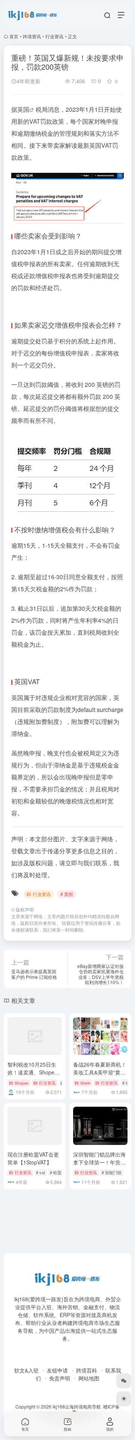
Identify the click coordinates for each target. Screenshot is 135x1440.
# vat (40, 1172)
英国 (23, 109)
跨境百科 (86, 1370)
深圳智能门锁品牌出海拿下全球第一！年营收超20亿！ (99, 1162)
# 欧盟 (56, 1172)
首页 (13, 36)
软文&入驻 (26, 1370)
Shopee (21, 1083)
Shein (85, 1083)
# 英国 (66, 894)
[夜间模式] (123, 1398)
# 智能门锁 (112, 1172)
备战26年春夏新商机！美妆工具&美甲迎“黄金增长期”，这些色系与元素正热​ (100, 1076)
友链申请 (57, 1370)
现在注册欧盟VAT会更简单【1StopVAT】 (33, 1158)
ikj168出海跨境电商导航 (76, 1406)
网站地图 (88, 1378)
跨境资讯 (32, 36)
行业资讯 (54, 36)
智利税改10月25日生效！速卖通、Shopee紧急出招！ (32, 1072)
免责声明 (59, 1378)
